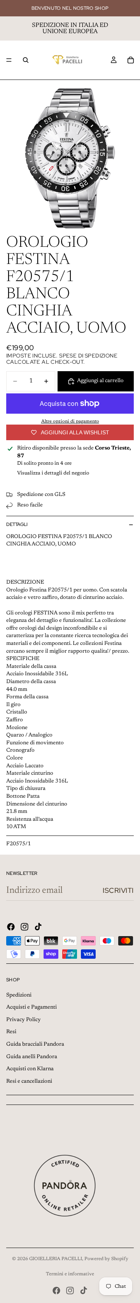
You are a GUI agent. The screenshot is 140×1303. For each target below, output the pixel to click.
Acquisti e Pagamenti (31, 1007)
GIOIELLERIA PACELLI (55, 1259)
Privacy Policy (23, 1020)
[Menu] (9, 60)
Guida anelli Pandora (31, 1057)
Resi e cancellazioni (29, 1081)
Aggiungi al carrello (100, 381)
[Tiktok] (38, 926)
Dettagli (17, 524)
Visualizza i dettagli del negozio (53, 473)
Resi (11, 1032)
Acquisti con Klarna (30, 1069)
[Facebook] (11, 926)
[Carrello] (130, 60)
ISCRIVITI (118, 890)
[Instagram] (24, 926)
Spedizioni (19, 995)
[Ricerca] (25, 60)
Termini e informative (70, 1274)
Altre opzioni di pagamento (70, 421)
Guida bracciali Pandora (35, 1044)
